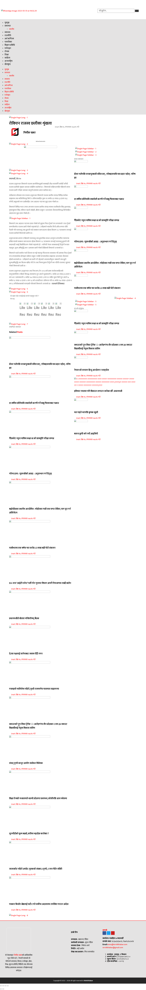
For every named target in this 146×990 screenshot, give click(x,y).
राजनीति (8, 35)
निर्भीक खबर (17, 955)
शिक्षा (7, 54)
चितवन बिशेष (14, 432)
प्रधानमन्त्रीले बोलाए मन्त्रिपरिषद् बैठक (24, 618)
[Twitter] (108, 933)
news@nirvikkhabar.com (117, 944)
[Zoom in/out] (8, 985)
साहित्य (7, 58)
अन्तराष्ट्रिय (8, 61)
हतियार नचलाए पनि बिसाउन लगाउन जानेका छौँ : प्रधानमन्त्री (98, 391)
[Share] (3, 985)
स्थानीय (11, 29)
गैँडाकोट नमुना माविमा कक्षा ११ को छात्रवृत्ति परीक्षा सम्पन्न (31, 438)
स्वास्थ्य (7, 32)
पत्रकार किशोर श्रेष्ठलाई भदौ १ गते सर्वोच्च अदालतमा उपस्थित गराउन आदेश (38, 904)
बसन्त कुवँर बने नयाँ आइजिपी (86, 434)
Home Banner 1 (15, 468)
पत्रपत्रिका (8, 42)
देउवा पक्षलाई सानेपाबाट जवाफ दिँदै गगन (26, 654)
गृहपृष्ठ (7, 22)
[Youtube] (113, 933)
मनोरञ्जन (8, 48)
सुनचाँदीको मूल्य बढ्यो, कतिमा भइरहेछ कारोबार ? (29, 834)
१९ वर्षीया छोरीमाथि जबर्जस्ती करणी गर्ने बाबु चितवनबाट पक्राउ (34, 403)
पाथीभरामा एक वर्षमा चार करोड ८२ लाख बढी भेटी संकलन (32, 548)
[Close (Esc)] (1, 985)
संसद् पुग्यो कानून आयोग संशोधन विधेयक (26, 763)
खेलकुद (8, 64)
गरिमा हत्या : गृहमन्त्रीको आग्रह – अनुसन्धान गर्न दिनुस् (30, 474)
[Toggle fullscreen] (5, 985)
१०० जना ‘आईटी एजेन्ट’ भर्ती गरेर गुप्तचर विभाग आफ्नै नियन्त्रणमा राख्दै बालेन (40, 583)
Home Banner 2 (15, 358)
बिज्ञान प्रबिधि (10, 45)
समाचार (8, 26)
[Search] (137, 11)
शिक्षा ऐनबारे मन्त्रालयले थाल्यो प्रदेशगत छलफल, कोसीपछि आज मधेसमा (38, 798)
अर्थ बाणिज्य (9, 38)
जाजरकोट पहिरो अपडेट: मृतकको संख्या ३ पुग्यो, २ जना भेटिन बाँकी (35, 869)
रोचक (7, 51)
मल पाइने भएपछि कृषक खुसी (86, 412)
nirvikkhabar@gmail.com (113, 947)
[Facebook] (104, 933)
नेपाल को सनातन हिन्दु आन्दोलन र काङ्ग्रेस (91, 370)
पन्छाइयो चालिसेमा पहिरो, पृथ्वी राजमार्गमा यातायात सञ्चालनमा (34, 689)
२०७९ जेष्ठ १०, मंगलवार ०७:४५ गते (23, 373)
